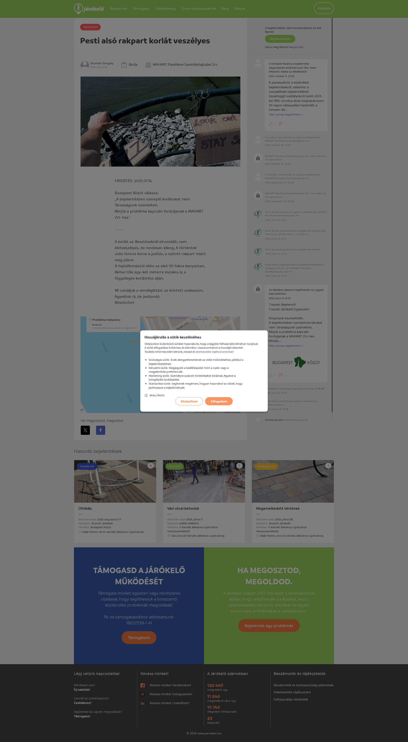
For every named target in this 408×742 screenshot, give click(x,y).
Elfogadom (219, 401)
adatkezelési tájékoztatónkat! (214, 351)
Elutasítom (189, 401)
